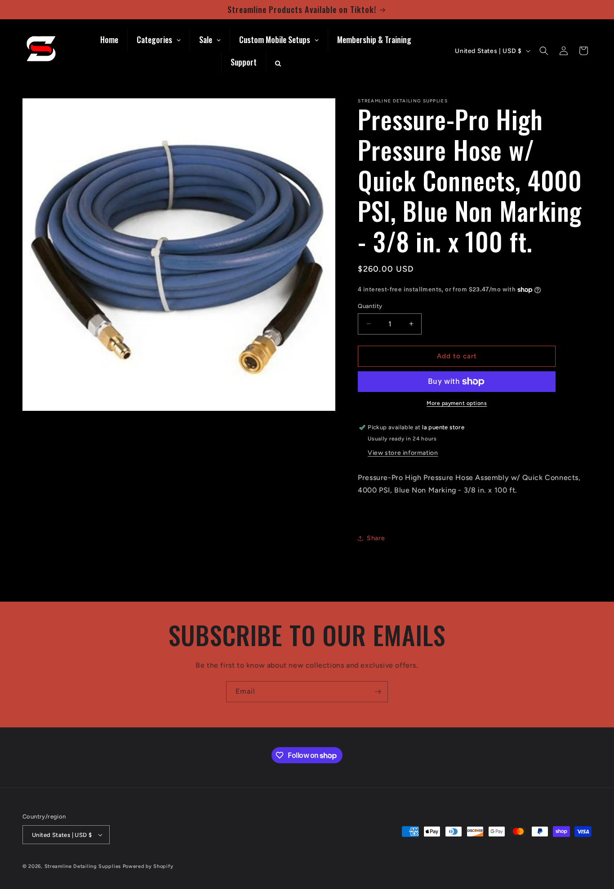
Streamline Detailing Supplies (82, 866)
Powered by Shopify (148, 866)
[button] (544, 51)
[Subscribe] (377, 691)
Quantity (370, 306)
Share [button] (376, 538)
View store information (403, 453)
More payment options (457, 403)
